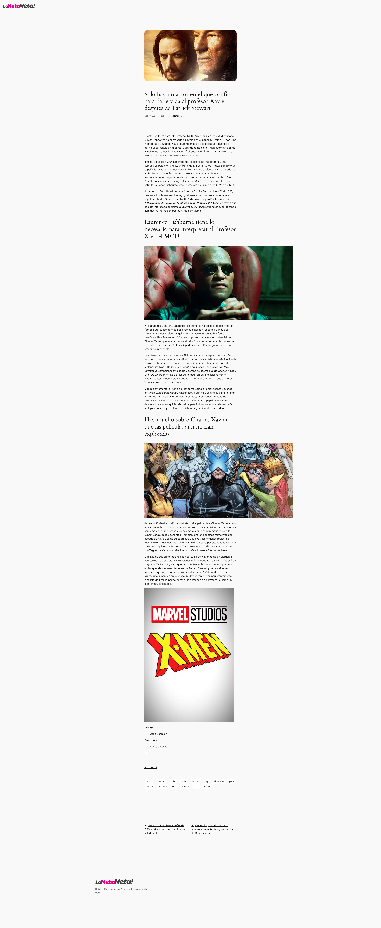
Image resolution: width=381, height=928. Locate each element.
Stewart (185, 786)
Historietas (178, 115)
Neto (167, 115)
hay (206, 781)
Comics (160, 781)
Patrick (149, 786)
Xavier (207, 786)
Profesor (163, 786)
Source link (150, 767)
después (195, 781)
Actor (149, 781)
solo (174, 786)
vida (196, 786)
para (231, 781)
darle (183, 781)
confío (172, 781)
